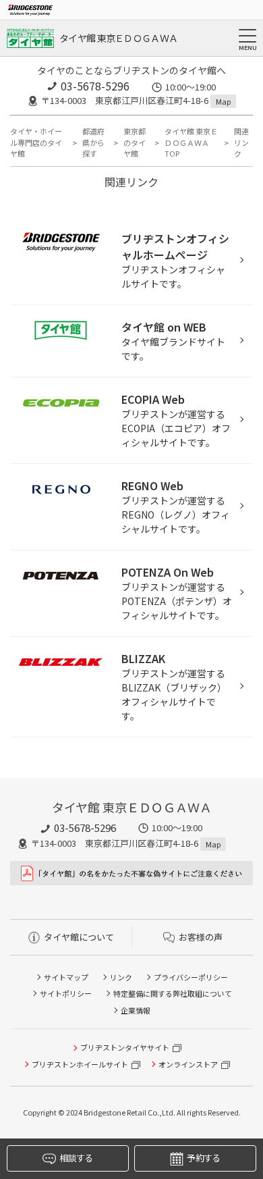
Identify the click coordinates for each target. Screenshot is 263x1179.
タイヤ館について (79, 937)
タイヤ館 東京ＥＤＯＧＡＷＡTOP (191, 142)
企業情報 (135, 1010)
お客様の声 (201, 937)
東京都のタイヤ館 (134, 142)
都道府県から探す (93, 142)
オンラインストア (188, 1064)
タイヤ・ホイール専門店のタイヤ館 (36, 142)
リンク (121, 977)
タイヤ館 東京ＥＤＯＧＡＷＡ (118, 38)
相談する (75, 1157)
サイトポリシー (66, 993)
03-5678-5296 (95, 86)
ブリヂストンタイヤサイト (124, 1047)
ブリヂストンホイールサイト (80, 1064)
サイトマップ (66, 977)
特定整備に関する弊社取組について (172, 993)
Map (223, 101)
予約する (203, 1157)
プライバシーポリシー (191, 977)
